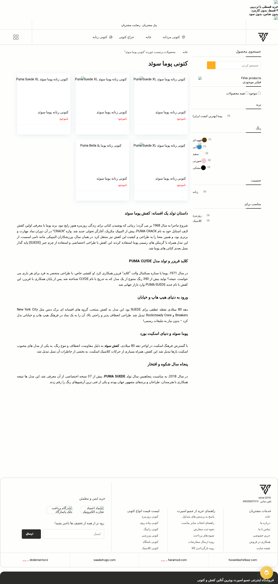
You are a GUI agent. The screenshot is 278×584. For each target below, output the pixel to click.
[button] (262, 24)
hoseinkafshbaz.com (243, 560)
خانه (185, 52)
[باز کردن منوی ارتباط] (266, 572)
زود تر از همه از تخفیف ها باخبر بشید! (79, 523)
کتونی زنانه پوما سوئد (170, 112)
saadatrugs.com (105, 560)
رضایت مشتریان (130, 25)
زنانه (195, 192)
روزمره (197, 215)
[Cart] (16, 25)
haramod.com (177, 560)
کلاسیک (197, 220)
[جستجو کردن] (211, 65)
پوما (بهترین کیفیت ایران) (207, 116)
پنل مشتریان (149, 25)
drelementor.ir (39, 560)
